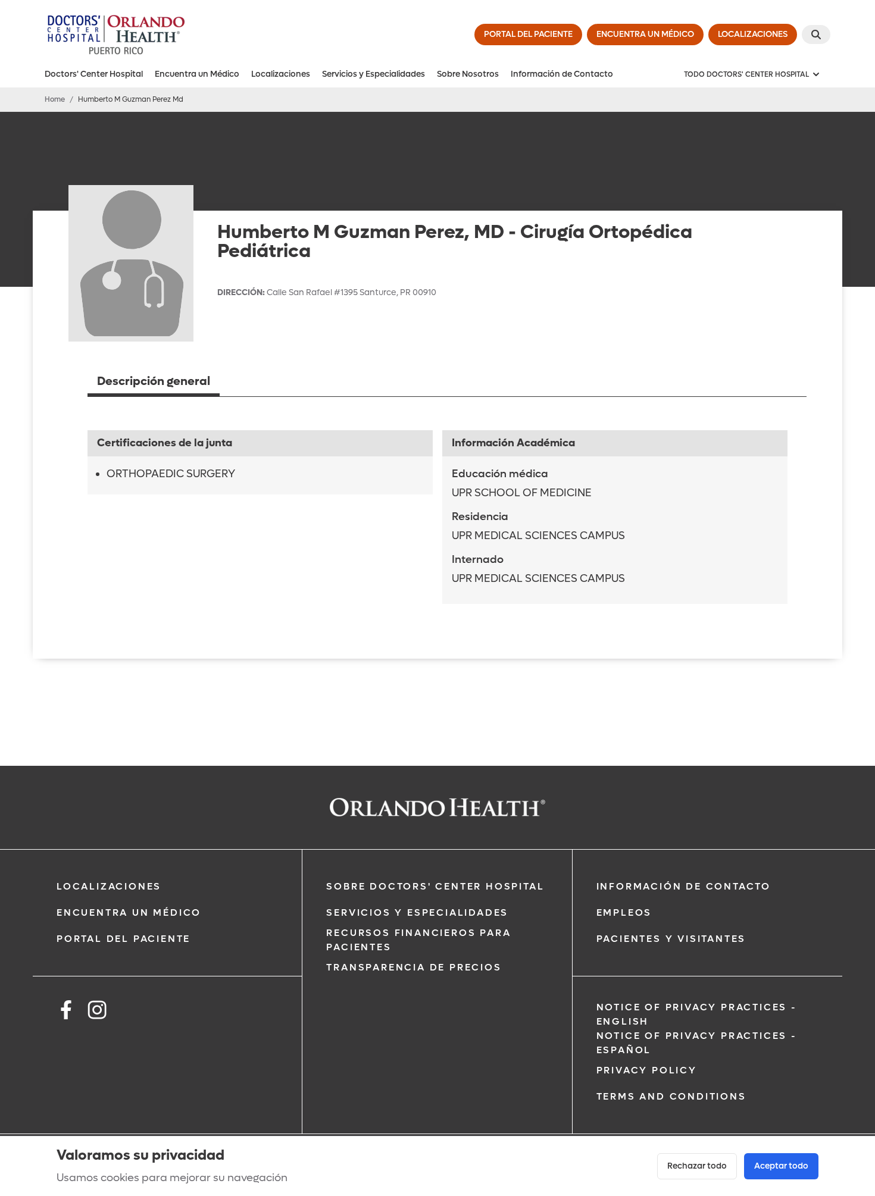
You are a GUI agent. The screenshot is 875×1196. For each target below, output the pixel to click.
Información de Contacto (562, 74)
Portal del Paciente (123, 938)
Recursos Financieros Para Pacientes (418, 939)
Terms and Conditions (671, 1096)
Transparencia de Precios (413, 967)
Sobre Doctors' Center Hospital (435, 886)
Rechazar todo (697, 1166)
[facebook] (66, 1011)
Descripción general (153, 381)
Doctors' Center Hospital (94, 74)
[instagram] (97, 1011)
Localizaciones (280, 74)
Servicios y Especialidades (373, 74)
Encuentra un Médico (197, 74)
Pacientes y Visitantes (671, 938)
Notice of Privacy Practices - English (696, 1014)
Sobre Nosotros (468, 74)
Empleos (624, 912)
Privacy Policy (646, 1070)
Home (55, 99)
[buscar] (816, 34)
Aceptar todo (781, 1166)
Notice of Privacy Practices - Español (696, 1042)
